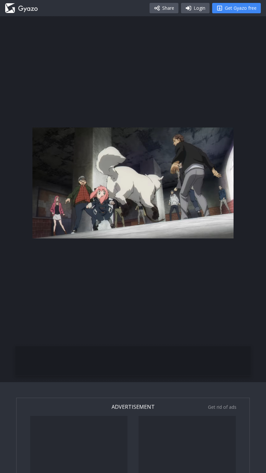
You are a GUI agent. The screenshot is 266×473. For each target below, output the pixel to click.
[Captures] (21, 8)
